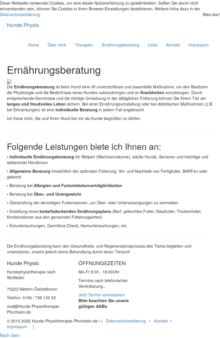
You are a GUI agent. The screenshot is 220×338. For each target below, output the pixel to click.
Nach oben (10, 335)
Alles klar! (211, 14)
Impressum (198, 45)
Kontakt (173, 45)
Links (153, 45)
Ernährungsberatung (121, 45)
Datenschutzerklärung (126, 321)
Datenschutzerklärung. (20, 14)
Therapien (84, 45)
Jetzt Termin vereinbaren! (101, 295)
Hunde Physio (23, 24)
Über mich (57, 45)
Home (33, 45)
